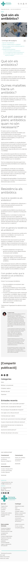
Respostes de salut (5, 9)
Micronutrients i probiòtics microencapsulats (5, 541)
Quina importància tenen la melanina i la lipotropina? (12, 425)
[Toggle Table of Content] (24, 41)
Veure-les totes (3, 463)
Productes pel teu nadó (6, 531)
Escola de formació (5, 457)
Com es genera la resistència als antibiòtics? (14, 52)
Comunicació (18, 518)
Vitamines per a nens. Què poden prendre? (12, 403)
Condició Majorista (5, 472)
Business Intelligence (6, 461)
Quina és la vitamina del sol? (8, 429)
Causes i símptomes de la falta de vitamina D (13, 422)
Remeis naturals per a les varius (9, 433)
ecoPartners (4, 459)
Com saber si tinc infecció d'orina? (10, 412)
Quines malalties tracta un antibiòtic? (12, 44)
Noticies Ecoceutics (19, 516)
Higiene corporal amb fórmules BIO (6, 545)
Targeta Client (4, 506)
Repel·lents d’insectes (6, 538)
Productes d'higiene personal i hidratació (6, 529)
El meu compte (18, 526)
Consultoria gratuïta (19, 527)
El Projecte (3, 508)
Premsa (3, 511)
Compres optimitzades (6, 470)
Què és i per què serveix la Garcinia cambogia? (13, 419)
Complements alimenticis (4, 534)
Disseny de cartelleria (20, 457)
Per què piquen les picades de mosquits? (12, 409)
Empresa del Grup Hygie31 (5, 515)
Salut (2, 11)
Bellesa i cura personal (7, 385)
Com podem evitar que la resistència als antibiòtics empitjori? (14, 54)
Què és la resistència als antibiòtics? (12, 50)
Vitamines (3, 394)
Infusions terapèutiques (6, 536)
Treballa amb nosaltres (6, 513)
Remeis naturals (5, 391)
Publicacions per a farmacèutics (19, 520)
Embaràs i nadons (5, 388)
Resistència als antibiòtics (9, 49)
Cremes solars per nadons (8, 416)
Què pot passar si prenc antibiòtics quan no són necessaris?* (13, 47)
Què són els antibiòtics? (16, 9)
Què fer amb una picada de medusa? (11, 406)
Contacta (3, 509)
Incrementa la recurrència (18, 460)
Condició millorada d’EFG (7, 469)
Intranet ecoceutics (19, 524)
